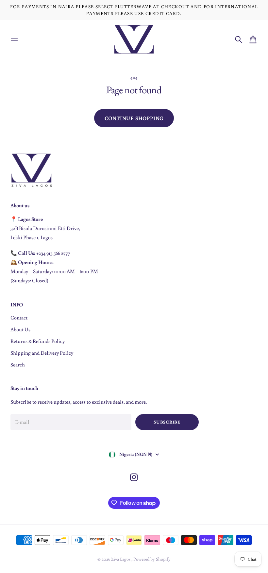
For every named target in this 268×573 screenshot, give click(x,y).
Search (17, 364)
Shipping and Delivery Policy (41, 352)
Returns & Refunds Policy (37, 341)
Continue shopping (134, 118)
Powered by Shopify (152, 559)
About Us (20, 329)
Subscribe (167, 422)
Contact (18, 317)
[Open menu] (14, 39)
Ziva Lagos (121, 559)
